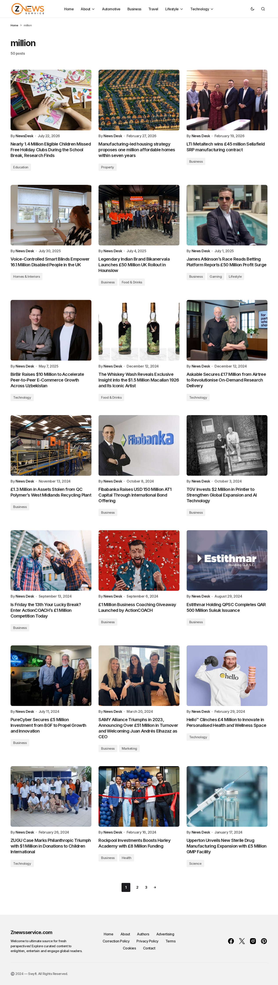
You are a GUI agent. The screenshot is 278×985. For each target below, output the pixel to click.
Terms (170, 941)
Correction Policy (116, 941)
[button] (252, 8)
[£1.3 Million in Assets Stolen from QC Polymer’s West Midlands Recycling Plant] (51, 445)
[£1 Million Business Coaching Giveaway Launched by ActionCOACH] (138, 560)
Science (195, 863)
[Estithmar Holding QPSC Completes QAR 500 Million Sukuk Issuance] (227, 560)
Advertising (165, 934)
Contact (149, 948)
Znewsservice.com (31, 932)
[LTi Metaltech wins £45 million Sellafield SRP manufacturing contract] (227, 100)
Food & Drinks (132, 282)
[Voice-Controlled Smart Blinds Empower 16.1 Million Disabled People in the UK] (51, 215)
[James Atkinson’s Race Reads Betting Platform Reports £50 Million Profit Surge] (227, 215)
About (125, 934)
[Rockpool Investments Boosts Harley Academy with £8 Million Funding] (138, 796)
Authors (143, 934)
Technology (22, 397)
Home (14, 25)
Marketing (129, 748)
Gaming (216, 276)
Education (20, 167)
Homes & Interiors (26, 276)
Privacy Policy (147, 941)
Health (126, 858)
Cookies (129, 948)
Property (107, 167)
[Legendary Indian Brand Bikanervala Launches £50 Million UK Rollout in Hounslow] (138, 215)
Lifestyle (235, 276)
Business (196, 161)
